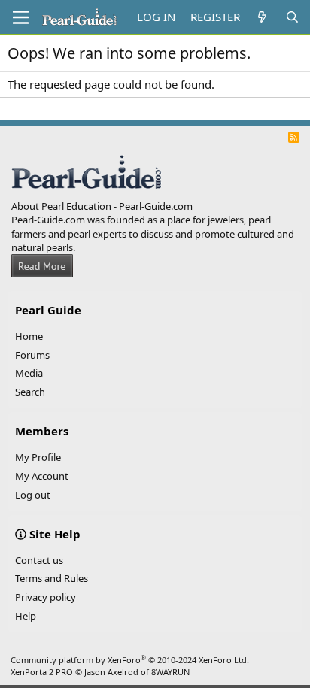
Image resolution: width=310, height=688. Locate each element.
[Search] (292, 17)
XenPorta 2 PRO (42, 671)
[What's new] (262, 17)
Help (25, 616)
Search (30, 392)
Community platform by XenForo (130, 659)
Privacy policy (45, 597)
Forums (32, 355)
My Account (41, 476)
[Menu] (20, 17)
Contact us (39, 560)
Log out (32, 495)
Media (29, 373)
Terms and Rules (51, 578)
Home (29, 336)
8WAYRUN (170, 671)
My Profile (38, 457)
